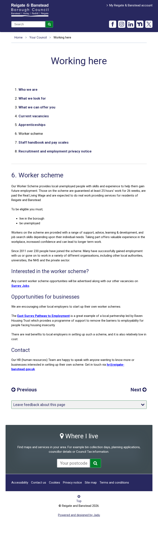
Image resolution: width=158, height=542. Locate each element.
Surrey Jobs (20, 286)
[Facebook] (112, 24)
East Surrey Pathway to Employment (43, 316)
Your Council (38, 37)
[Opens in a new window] (95, 463)
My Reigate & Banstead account (130, 5)
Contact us (38, 482)
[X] (148, 24)
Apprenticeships (32, 125)
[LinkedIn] (130, 24)
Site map (91, 482)
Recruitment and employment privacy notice (55, 151)
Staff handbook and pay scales (44, 142)
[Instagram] (121, 24)
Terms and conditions (114, 482)
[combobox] (28, 24)
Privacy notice (72, 482)
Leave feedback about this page (39, 404)
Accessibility (19, 482)
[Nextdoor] (139, 24)
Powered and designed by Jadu (79, 515)
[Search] (49, 24)
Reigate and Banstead (29, 10)
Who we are (28, 89)
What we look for (32, 98)
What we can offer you (37, 107)
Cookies (54, 482)
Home (18, 37)
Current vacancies (34, 116)
